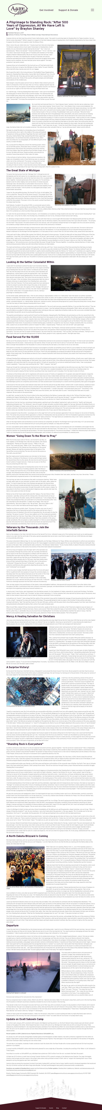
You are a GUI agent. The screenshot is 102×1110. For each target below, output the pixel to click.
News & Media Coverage (34, 35)
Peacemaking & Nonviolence (49, 35)
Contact (64, 1108)
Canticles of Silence (13, 35)
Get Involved (46, 10)
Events (51, 1108)
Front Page (23, 35)
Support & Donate (68, 10)
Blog (57, 1108)
